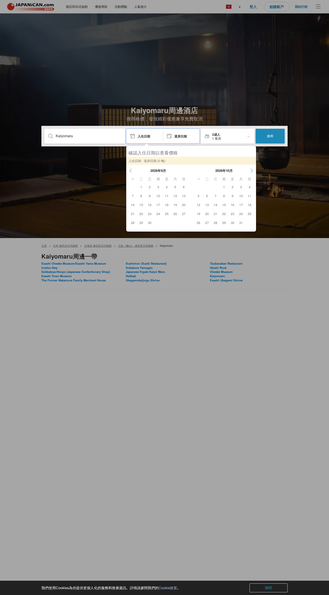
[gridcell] (141, 187)
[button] (130, 171)
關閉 (268, 587)
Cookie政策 (167, 587)
